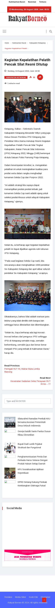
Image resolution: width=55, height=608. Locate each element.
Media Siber (20, 597)
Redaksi (8, 597)
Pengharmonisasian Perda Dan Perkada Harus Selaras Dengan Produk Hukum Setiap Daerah (33, 460)
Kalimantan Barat (17, 2)
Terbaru (42, 2)
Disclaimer (45, 597)
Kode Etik (33, 597)
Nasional (32, 2)
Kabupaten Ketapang (37, 43)
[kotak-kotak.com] (27, 555)
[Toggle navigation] (4, 31)
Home (7, 43)
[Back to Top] (44, 600)
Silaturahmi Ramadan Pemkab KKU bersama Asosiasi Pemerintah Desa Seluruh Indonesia (34, 422)
